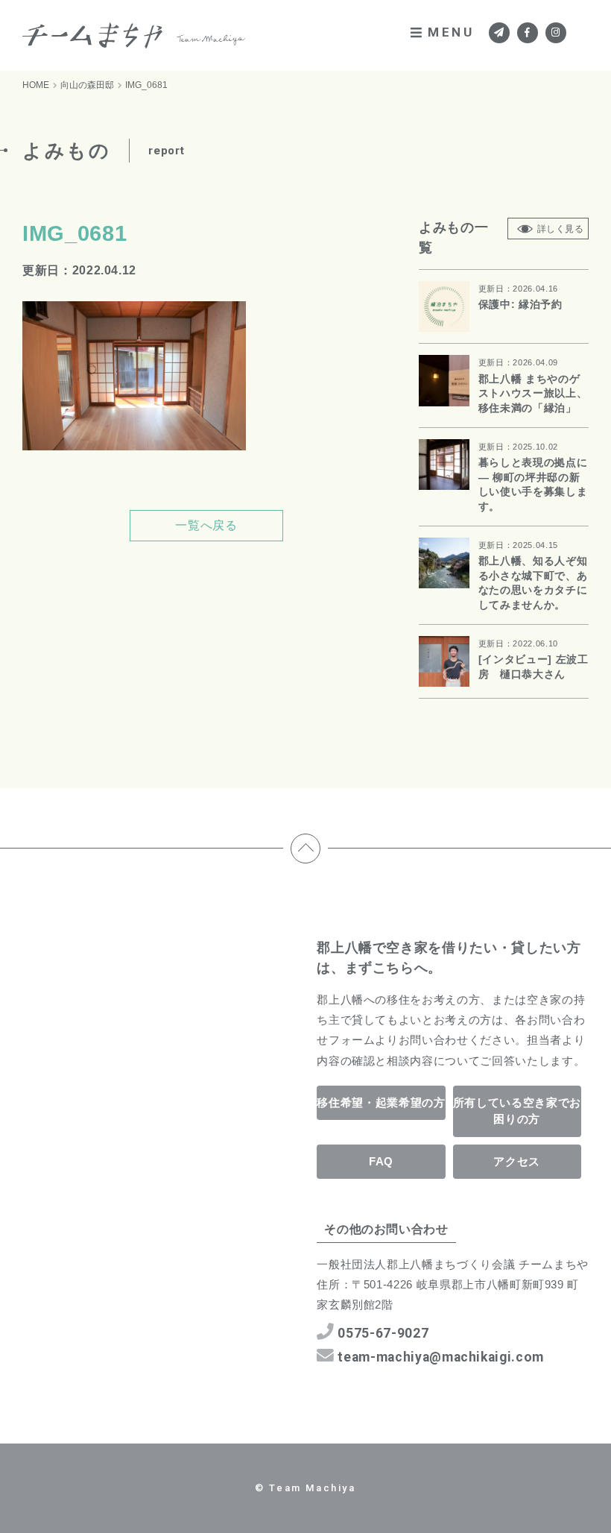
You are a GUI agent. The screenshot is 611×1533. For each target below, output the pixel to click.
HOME (35, 85)
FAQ (381, 1161)
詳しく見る (560, 228)
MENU (451, 32)
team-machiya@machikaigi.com (441, 1357)
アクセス (516, 1161)
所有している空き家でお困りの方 (517, 1111)
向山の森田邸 (87, 85)
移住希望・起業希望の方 (381, 1102)
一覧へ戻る (206, 525)
